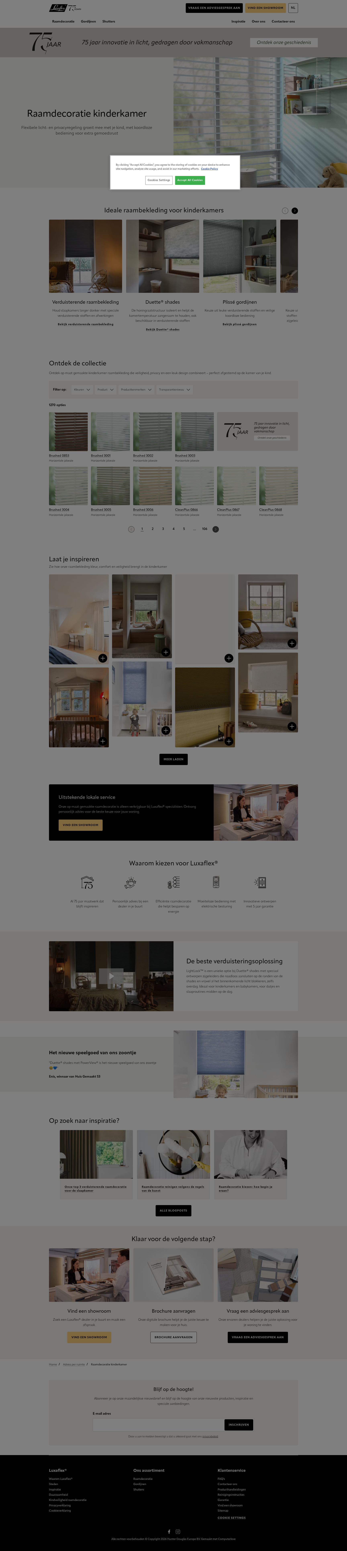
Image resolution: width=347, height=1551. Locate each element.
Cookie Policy (209, 169)
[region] (175, 172)
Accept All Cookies (190, 180)
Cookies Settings (159, 180)
